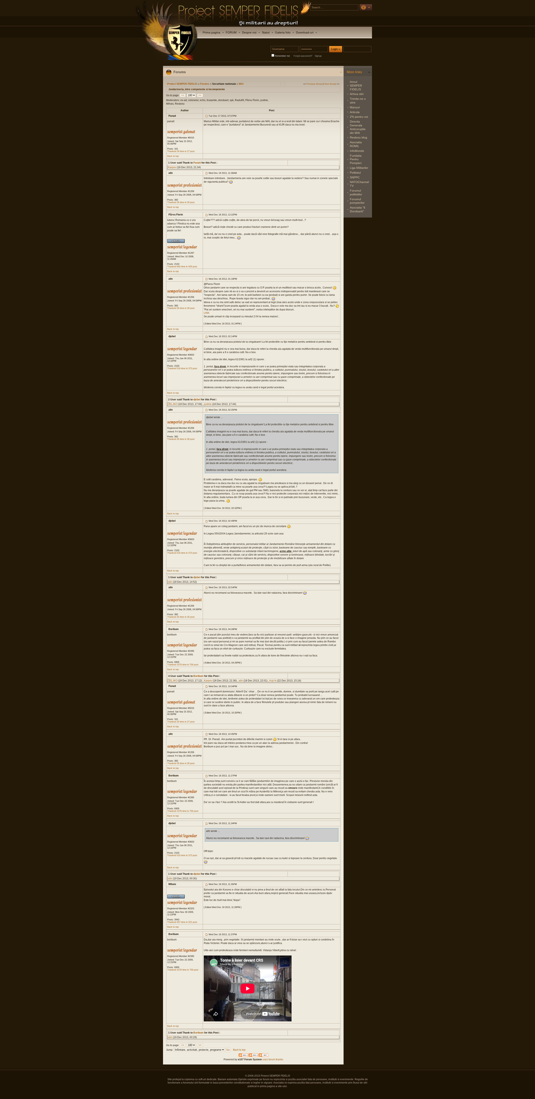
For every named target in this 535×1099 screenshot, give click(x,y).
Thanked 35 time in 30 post (181, 202)
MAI (241, 83)
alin (170, 581)
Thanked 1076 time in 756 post (182, 664)
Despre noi (249, 32)
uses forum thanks (272, 1059)
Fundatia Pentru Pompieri (356, 159)
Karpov (172, 167)
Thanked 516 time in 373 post (182, 368)
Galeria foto (282, 32)
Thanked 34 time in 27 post (181, 151)
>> (200, 95)
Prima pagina (211, 32)
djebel (196, 399)
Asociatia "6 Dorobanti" (357, 209)
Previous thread (314, 84)
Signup (318, 56)
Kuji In (272, 680)
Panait (197, 162)
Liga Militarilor (359, 167)
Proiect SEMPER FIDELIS (182, 83)
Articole (355, 112)
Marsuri (355, 107)
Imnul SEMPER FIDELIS (356, 85)
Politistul (355, 172)
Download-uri (304, 32)
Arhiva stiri (357, 94)
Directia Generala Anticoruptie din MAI (358, 127)
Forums (204, 83)
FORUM (231, 32)
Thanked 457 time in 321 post (182, 922)
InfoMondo (357, 150)
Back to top (173, 156)
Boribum (198, 676)
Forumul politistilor (356, 192)
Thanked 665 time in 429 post (182, 266)
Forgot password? (303, 56)
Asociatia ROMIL (356, 144)
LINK (206, 312)
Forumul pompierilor (357, 201)
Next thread (330, 84)
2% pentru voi (359, 116)
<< (182, 95)
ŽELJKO (172, 404)
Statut (266, 32)
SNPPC (355, 177)
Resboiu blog (358, 137)
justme (207, 404)
